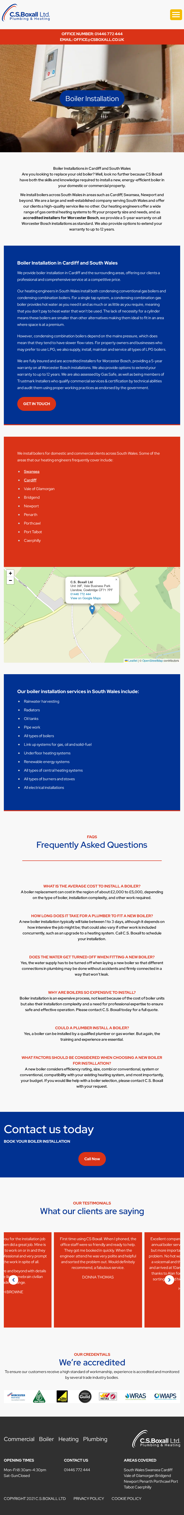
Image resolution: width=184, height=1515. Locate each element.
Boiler (46, 1439)
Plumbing (95, 1439)
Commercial (19, 1439)
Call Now (92, 1158)
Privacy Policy (89, 1498)
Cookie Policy (126, 1498)
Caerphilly (143, 1487)
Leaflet (132, 660)
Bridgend (163, 1475)
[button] (92, 610)
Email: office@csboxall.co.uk (92, 39)
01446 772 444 (80, 594)
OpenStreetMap (152, 660)
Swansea (32, 471)
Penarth (146, 1481)
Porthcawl (162, 1481)
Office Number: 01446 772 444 (92, 33)
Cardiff (30, 480)
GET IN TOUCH (36, 403)
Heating (68, 1439)
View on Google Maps (85, 598)
